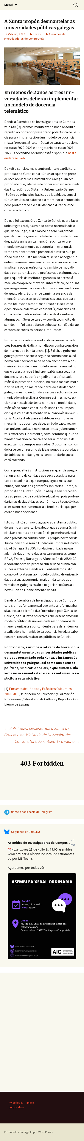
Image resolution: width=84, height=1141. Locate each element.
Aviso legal (16, 1103)
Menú (8, 5)
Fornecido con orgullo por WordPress (28, 1132)
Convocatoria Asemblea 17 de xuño (47, 741)
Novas (37, 34)
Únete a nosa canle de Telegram (31, 812)
